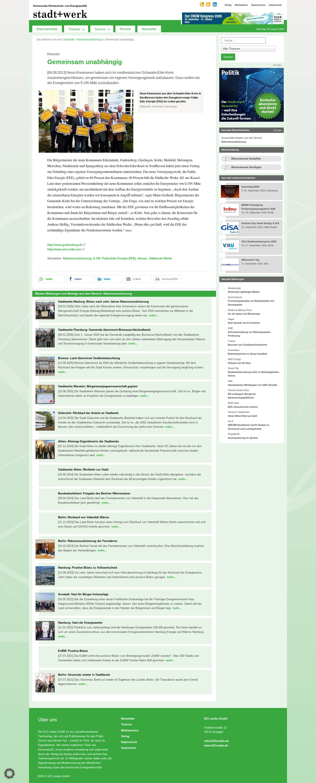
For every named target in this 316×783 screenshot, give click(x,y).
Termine (125, 29)
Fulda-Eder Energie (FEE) (119, 258)
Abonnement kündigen (246, 167)
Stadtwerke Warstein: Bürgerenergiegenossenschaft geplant (97, 386)
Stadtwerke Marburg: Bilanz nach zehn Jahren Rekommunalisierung (103, 301)
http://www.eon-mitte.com (64, 249)
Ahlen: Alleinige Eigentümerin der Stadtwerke (88, 441)
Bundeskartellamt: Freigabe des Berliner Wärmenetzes (94, 493)
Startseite (68, 39)
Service (100, 29)
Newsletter (149, 29)
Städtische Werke (160, 258)
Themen (74, 29)
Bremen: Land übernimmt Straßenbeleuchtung (89, 358)
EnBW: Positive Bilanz (73, 650)
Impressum (128, 747)
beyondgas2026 (250, 186)
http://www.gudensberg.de (64, 244)
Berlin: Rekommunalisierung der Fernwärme (87, 541)
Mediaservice (129, 730)
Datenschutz (129, 742)
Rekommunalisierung (89, 39)
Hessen (142, 258)
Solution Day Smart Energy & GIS (260, 223)
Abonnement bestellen (246, 158)
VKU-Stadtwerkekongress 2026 (259, 241)
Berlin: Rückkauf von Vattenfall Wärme (83, 517)
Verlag (125, 736)
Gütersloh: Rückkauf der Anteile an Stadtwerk (88, 413)
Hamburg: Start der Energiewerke (80, 622)
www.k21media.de (216, 745)
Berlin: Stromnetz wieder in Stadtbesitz (84, 674)
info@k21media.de (216, 741)
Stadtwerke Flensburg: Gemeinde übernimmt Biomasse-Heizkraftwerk (104, 329)
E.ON (96, 258)
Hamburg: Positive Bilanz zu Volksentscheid (87, 567)
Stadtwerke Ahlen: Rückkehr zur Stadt (83, 469)
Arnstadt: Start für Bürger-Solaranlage (83, 594)
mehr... (153, 315)
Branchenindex (47, 29)
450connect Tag (250, 259)
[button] (124, 121)
